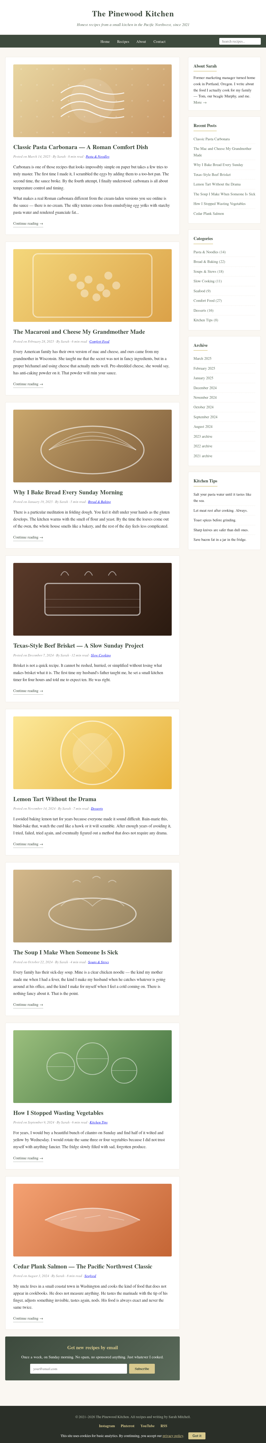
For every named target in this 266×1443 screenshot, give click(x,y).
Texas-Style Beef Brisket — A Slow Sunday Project (78, 645)
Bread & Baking (99, 501)
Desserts (97, 808)
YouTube (148, 1425)
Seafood (90, 1275)
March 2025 (202, 358)
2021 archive (203, 455)
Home (105, 41)
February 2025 (204, 368)
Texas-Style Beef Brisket (212, 174)
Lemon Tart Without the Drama (54, 798)
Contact (160, 41)
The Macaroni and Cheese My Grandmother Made (79, 331)
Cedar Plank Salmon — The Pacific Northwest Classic (82, 1266)
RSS (164, 1425)
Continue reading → (28, 223)
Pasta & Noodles (97, 156)
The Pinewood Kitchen (133, 13)
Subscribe (142, 1368)
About (141, 41)
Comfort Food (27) (208, 300)
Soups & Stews (98, 962)
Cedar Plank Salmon (209, 213)
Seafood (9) (202, 290)
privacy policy (173, 1435)
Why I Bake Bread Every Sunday (218, 164)
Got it (196, 1436)
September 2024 (205, 416)
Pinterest (128, 1425)
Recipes (123, 41)
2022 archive (203, 445)
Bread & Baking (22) (209, 261)
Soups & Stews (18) (209, 271)
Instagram (107, 1425)
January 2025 (203, 377)
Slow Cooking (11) (208, 280)
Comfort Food (99, 341)
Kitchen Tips (99, 1122)
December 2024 (205, 387)
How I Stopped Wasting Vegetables (58, 1112)
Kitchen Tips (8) (206, 319)
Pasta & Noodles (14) (210, 251)
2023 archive (203, 436)
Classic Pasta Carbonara (212, 138)
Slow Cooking (101, 655)
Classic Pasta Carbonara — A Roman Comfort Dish (80, 146)
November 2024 (205, 397)
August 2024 (203, 426)
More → (200, 102)
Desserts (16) (204, 310)
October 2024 (204, 406)
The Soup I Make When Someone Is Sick (65, 952)
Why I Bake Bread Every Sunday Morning (68, 492)
